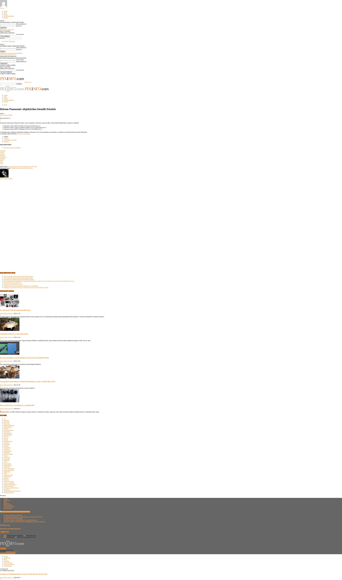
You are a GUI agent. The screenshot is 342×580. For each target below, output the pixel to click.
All (4, 419)
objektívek (6, 449)
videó (5, 473)
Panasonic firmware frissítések (12, 147)
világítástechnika (8, 475)
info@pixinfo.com (11, 552)
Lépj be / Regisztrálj (9, 41)
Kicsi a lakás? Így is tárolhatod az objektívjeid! (17, 405)
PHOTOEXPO (8, 505)
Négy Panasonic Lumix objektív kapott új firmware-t (18, 276)
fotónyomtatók (8, 433)
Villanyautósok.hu (24, 511)
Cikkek (6, 14)
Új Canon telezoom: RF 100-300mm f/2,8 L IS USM (22, 166)
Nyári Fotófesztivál (9, 506)
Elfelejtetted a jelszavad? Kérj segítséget (11, 53)
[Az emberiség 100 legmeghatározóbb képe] (9, 306)
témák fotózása (8, 465)
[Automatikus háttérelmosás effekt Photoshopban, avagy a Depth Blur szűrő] (9, 378)
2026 (5, 535)
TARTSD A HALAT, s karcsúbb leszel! (14, 334)
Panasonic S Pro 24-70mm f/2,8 (12, 282)
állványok (6, 422)
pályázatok (7, 452)
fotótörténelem (8, 435)
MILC (5, 502)
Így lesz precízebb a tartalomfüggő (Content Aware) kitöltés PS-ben (24, 358)
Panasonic (6, 141)
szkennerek (7, 459)
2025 (5, 537)
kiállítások (6, 443)
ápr (16, 537)
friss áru (6, 438)
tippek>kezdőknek (9, 470)
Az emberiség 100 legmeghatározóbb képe (15, 310)
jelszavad (19, 26)
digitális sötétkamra (9, 425)
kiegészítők (7, 444)
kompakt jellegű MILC (10, 484)
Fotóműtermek (8, 508)
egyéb (5, 105)
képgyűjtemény (8, 441)
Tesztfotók (6, 467)
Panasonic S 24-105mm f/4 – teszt (13, 284)
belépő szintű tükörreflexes (11, 488)
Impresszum (7, 500)
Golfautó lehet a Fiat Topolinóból (13, 518)
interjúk (6, 439)
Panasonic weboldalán (23, 134)
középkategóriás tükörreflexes (12, 491)
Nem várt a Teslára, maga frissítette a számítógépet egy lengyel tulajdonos (24, 521)
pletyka (6, 456)
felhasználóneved (21, 24)
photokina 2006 (8, 454)
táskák (5, 462)
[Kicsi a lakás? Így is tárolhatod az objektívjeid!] (9, 402)
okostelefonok (7, 451)
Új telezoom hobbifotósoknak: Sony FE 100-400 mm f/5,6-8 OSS (23, 574)
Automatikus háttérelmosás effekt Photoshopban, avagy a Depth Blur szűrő (27, 381)
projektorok (7, 457)
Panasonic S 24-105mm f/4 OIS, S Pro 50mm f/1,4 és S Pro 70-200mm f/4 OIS (26, 287)
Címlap (6, 11)
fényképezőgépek (8, 430)
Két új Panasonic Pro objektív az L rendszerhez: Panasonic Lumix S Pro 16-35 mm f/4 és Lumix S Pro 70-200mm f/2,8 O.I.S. (39, 281)
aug (24, 535)
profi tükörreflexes (9, 492)
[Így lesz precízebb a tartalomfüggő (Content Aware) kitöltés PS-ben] (9, 354)
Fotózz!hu (6, 503)
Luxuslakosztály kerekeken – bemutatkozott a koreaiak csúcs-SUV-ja (23, 517)
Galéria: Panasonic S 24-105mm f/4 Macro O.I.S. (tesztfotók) (21, 286)
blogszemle (7, 423)
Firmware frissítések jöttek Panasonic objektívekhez (18, 278)
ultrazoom (6, 480)
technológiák (7, 464)
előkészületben (8, 427)
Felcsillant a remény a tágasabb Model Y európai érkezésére (20, 520)
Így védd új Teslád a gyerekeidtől (13, 515)
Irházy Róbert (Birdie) (6, 115)
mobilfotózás (7, 448)
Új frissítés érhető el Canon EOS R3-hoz (21, 168)
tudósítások (7, 472)
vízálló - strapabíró (9, 483)
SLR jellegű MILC (9, 486)
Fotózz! (6, 17)
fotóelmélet (7, 431)
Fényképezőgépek (9, 16)
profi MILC (7, 489)
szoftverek (6, 460)
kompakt (6, 478)
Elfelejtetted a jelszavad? (7, 29)
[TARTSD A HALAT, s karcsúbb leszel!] (9, 330)
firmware (6, 138)
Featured (6, 428)
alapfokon (6, 420)
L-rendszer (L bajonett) (10, 140)
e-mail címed (20, 34)
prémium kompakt (9, 481)
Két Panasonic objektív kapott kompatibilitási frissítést (19, 279)
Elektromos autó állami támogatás (10, 528)
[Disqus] (171, 201)
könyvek (6, 446)
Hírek (5, 13)
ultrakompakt (7, 476)
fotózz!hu (6, 436)
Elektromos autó (5, 525)
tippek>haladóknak (9, 468)
